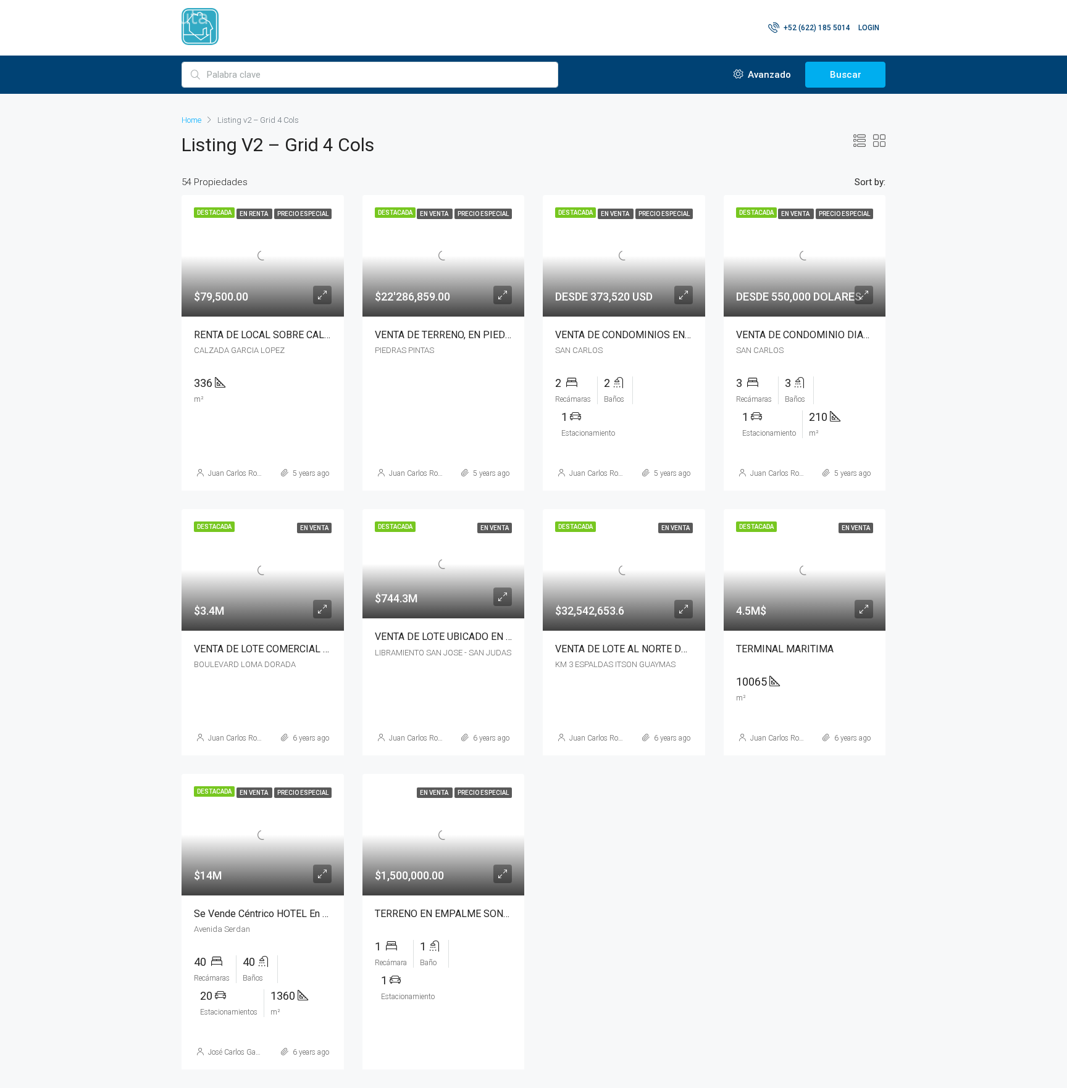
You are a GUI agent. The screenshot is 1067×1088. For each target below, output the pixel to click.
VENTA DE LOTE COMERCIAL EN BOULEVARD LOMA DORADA (328, 649)
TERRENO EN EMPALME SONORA (448, 914)
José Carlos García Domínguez (257, 1052)
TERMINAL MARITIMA (785, 649)
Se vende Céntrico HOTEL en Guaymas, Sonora (295, 914)
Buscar (845, 74)
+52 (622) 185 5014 (816, 27)
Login (868, 27)
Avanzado (768, 74)
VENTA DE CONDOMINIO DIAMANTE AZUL (829, 335)
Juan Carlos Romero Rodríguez (258, 473)
